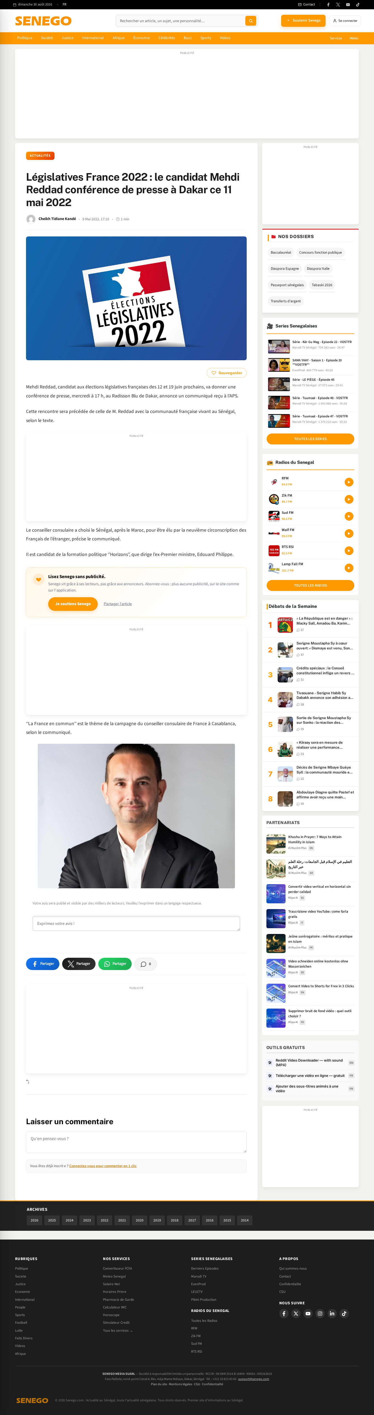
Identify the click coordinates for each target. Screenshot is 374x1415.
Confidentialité (212, 1384)
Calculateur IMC (114, 1307)
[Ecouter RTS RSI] (349, 550)
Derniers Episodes (205, 1268)
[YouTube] (348, 4)
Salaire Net (111, 1284)
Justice (67, 38)
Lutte (19, 1330)
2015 (227, 1220)
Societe (20, 1276)
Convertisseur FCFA (117, 1268)
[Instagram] (320, 1313)
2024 (69, 1220)
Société (47, 38)
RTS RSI (196, 1351)
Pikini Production (203, 1299)
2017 (192, 1220)
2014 (245, 1220)
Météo (354, 38)
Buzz (187, 38)
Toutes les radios (310, 585)
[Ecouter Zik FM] (349, 499)
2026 (34, 1220)
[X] (296, 1313)
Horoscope (111, 1315)
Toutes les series (310, 438)
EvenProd (198, 1284)
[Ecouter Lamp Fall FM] (349, 568)
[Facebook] (328, 4)
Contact (285, 1276)
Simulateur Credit (116, 1322)
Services (336, 38)
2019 (157, 1220)
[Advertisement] (187, 96)
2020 (139, 1220)
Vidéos (225, 38)
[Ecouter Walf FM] (349, 533)
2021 (122, 1220)
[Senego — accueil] (44, 20)
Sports (205, 38)
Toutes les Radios (204, 1320)
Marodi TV (198, 1276)
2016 (210, 1220)
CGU (282, 1291)
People (20, 1307)
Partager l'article (118, 604)
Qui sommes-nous (293, 1268)
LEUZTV (197, 1291)
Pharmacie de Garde (118, 1299)
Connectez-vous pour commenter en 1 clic (103, 1165)
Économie (141, 38)
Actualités (40, 155)
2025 (52, 1220)
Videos (20, 1345)
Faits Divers (24, 1338)
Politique (24, 38)
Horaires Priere (114, 1291)
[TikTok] (358, 4)
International (93, 38)
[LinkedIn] (332, 1313)
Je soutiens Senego (73, 604)
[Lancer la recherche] (250, 21)
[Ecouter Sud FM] (349, 516)
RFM (194, 1328)
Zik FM (196, 1336)
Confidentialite (290, 1284)
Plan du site (159, 1384)
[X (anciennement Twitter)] (338, 4)
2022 (104, 1220)
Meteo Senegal (114, 1276)
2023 (87, 1220)
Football (21, 1322)
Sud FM (196, 1343)
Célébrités (167, 38)
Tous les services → (118, 1330)
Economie (22, 1291)
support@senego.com (253, 1379)
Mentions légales (180, 1384)
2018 (175, 1220)
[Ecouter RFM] (349, 482)
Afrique (119, 38)
